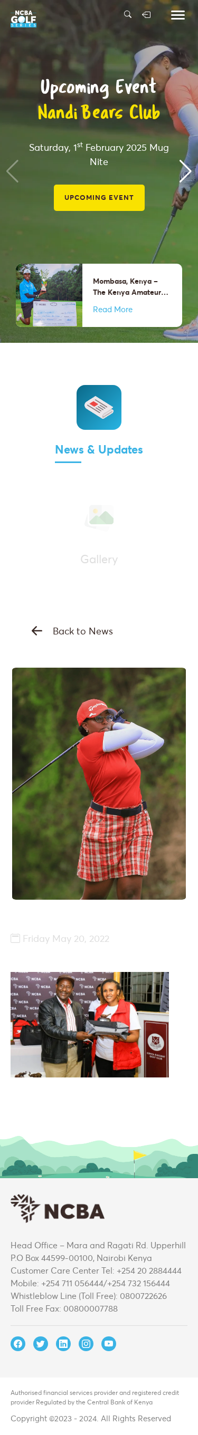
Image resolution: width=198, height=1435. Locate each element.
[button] (185, 171)
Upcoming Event (99, 197)
